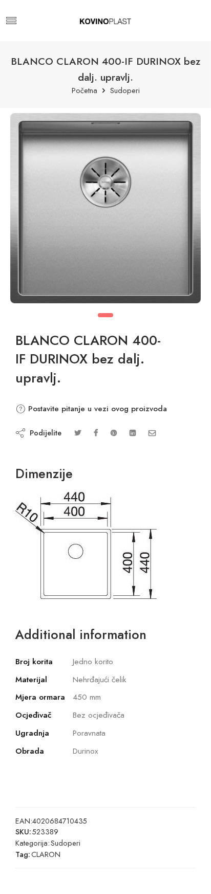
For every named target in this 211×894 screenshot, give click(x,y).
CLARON (45, 854)
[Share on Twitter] (77, 432)
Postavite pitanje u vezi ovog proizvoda (96, 408)
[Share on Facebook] (96, 432)
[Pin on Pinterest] (114, 432)
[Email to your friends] (152, 432)
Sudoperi (125, 91)
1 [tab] (105, 315)
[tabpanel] (105, 210)
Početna (84, 91)
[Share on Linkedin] (133, 432)
